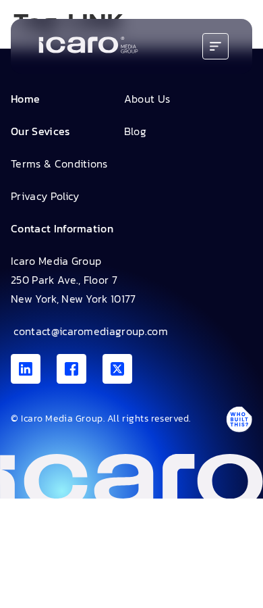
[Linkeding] (25, 369)
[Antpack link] (238, 418)
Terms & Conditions (59, 163)
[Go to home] (88, 46)
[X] (117, 369)
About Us (147, 99)
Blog (135, 131)
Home (25, 99)
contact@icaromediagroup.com (89, 331)
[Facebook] (71, 369)
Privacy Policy (45, 196)
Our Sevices (40, 131)
